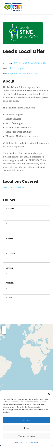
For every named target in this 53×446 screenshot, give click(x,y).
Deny (26, 428)
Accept (26, 420)
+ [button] (4, 328)
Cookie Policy (18, 442)
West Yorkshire (16, 187)
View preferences (26, 436)
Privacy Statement (31, 442)
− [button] (4, 332)
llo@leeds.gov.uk (17, 68)
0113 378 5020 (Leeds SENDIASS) (30, 63)
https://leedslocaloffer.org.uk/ (23, 73)
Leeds (5, 187)
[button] (48, 393)
